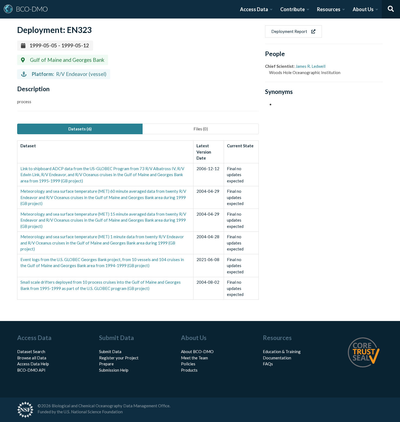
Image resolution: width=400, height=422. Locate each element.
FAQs (268, 363)
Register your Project (119, 357)
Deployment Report (289, 31)
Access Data (254, 9)
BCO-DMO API (31, 370)
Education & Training (282, 351)
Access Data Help (33, 363)
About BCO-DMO (197, 351)
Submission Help (113, 370)
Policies (188, 363)
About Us (363, 9)
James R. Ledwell (310, 66)
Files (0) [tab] (200, 128)
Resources (328, 9)
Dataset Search (31, 351)
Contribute (292, 9)
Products (189, 370)
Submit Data (110, 351)
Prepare (106, 363)
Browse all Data (31, 357)
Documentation (277, 357)
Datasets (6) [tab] (80, 128)
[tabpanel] (138, 220)
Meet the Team (194, 357)
